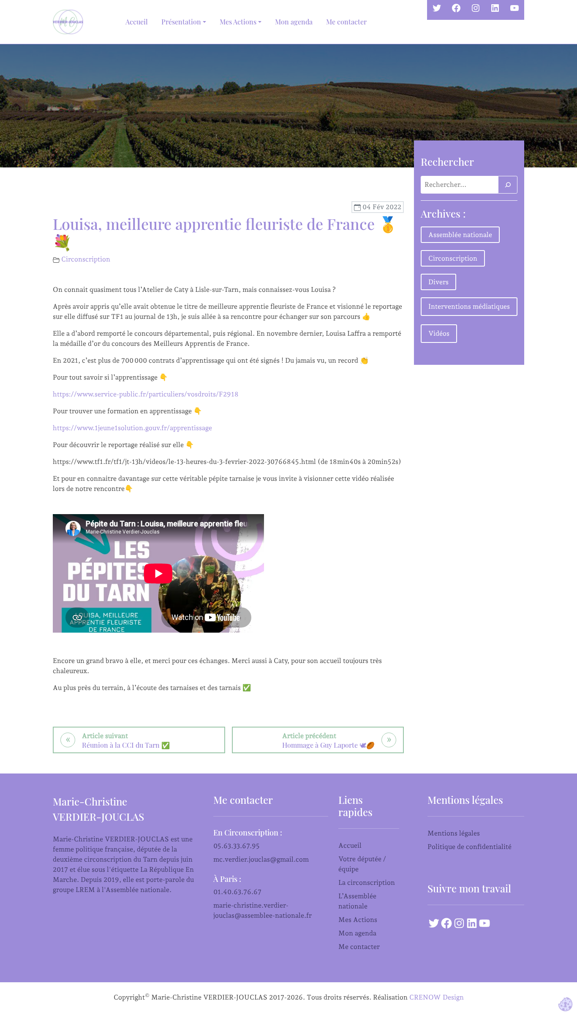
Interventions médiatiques (469, 306)
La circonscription (366, 883)
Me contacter (346, 21)
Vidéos (438, 333)
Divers (438, 282)
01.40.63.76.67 (237, 892)
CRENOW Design (436, 997)
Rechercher (447, 161)
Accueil (136, 21)
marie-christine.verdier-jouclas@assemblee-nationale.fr (262, 910)
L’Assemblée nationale (357, 901)
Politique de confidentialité (469, 847)
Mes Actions (357, 920)
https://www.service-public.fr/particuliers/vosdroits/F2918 (146, 394)
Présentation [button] (181, 21)
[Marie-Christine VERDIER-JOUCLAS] (70, 22)
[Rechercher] (507, 185)
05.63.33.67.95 (236, 846)
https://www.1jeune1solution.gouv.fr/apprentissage (132, 428)
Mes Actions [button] (238, 21)
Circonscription (85, 259)
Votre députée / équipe (362, 864)
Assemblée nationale (460, 235)
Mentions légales (453, 833)
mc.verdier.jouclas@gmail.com (261, 859)
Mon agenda (294, 21)
